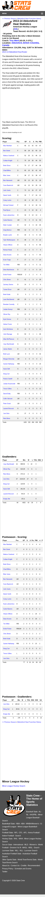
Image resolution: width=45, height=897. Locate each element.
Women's (33, 845)
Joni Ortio (6, 413)
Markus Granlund (8, 155)
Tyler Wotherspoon (9, 240)
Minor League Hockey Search (13, 786)
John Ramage (7, 334)
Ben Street (6, 150)
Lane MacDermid (8, 299)
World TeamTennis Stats (27, 860)
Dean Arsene (7, 255)
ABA (23, 824)
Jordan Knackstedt (9, 384)
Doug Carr (6, 374)
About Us (5, 865)
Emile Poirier (7, 274)
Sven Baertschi (8, 185)
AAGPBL (33, 815)
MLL (16, 850)
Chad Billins (7, 170)
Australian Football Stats (11, 854)
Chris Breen (7, 279)
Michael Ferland (8, 205)
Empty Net (6, 499)
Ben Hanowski (7, 180)
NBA (18, 824)
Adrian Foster (7, 324)
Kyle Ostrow (7, 319)
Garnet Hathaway (8, 364)
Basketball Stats (8, 824)
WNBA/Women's (32, 824)
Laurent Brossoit (8, 408)
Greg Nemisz (7, 230)
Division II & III (15, 848)
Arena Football (34, 833)
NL (27, 815)
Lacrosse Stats (8, 850)
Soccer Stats (7, 845)
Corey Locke (7, 200)
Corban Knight (7, 160)
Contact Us (15, 865)
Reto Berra (6, 418)
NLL (21, 850)
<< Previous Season (9, 18)
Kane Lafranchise (8, 215)
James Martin (7, 349)
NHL (15, 839)
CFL (20, 833)
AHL (16, 29)
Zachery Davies (8, 284)
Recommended (34, 865)
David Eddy (7, 393)
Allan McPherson (8, 339)
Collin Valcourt (7, 398)
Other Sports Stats (9, 860)
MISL (30, 848)
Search (5, 821)
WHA (21, 839)
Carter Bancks (7, 220)
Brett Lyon (6, 354)
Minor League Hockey (32, 839)
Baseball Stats (31, 812)
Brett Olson (6, 165)
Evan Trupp (7, 260)
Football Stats (7, 833)
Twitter (4, 872)
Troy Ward (14, 40)
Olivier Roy (6, 314)
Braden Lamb (7, 235)
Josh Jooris (7, 190)
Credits (23, 865)
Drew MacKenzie (8, 269)
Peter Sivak (7, 403)
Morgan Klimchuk (8, 359)
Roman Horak (7, 250)
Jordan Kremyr (8, 309)
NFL (16, 833)
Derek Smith (7, 195)
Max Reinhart (7, 145)
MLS (26, 845)
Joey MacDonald (8, 344)
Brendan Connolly (8, 304)
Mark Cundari (7, 225)
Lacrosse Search (30, 850)
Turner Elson (7, 289)
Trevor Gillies (7, 388)
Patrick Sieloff (7, 379)
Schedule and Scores (23, 869)
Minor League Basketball (27, 827)
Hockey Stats (7, 839)
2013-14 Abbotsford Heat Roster (14, 52)
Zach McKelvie (8, 329)
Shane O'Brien (7, 245)
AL (40, 812)
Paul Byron (6, 210)
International (18, 845)
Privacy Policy (7, 869)
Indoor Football (8, 836)
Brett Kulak (6, 294)
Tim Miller (6, 264)
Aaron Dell (6, 369)
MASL (24, 848)
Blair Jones (6, 175)
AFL (25, 833)
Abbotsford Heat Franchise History (29, 18)
